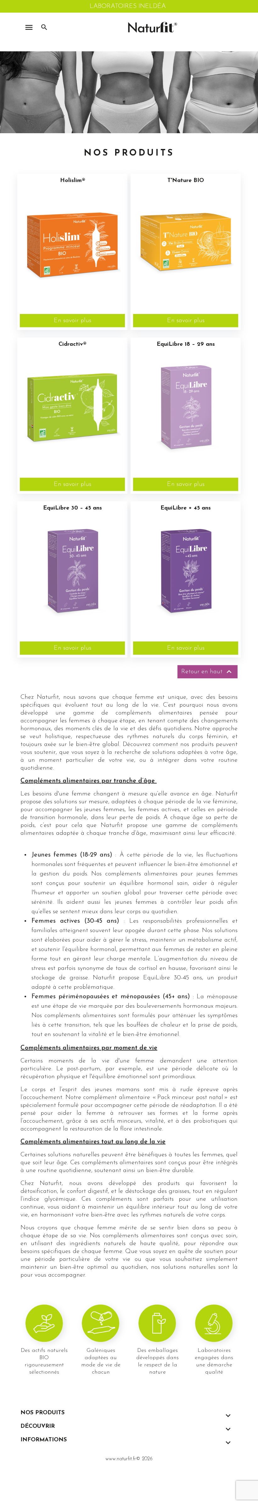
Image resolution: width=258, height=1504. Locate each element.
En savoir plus (72, 320)
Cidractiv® (72, 344)
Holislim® (72, 181)
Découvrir (37, 1426)
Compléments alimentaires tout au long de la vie (92, 1142)
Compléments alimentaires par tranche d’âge (88, 781)
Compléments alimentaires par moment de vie (88, 1048)
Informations (43, 1440)
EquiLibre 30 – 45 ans (72, 508)
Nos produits (42, 1413)
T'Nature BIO (185, 181)
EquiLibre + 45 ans (185, 508)
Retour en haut (207, 671)
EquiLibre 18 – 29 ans (186, 344)
